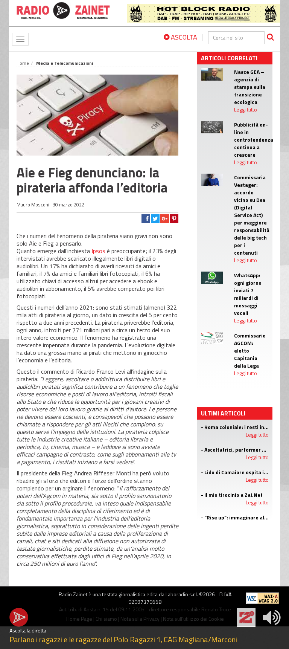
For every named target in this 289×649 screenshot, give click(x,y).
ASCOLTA (183, 37)
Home (23, 63)
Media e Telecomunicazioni (64, 63)
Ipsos (98, 250)
